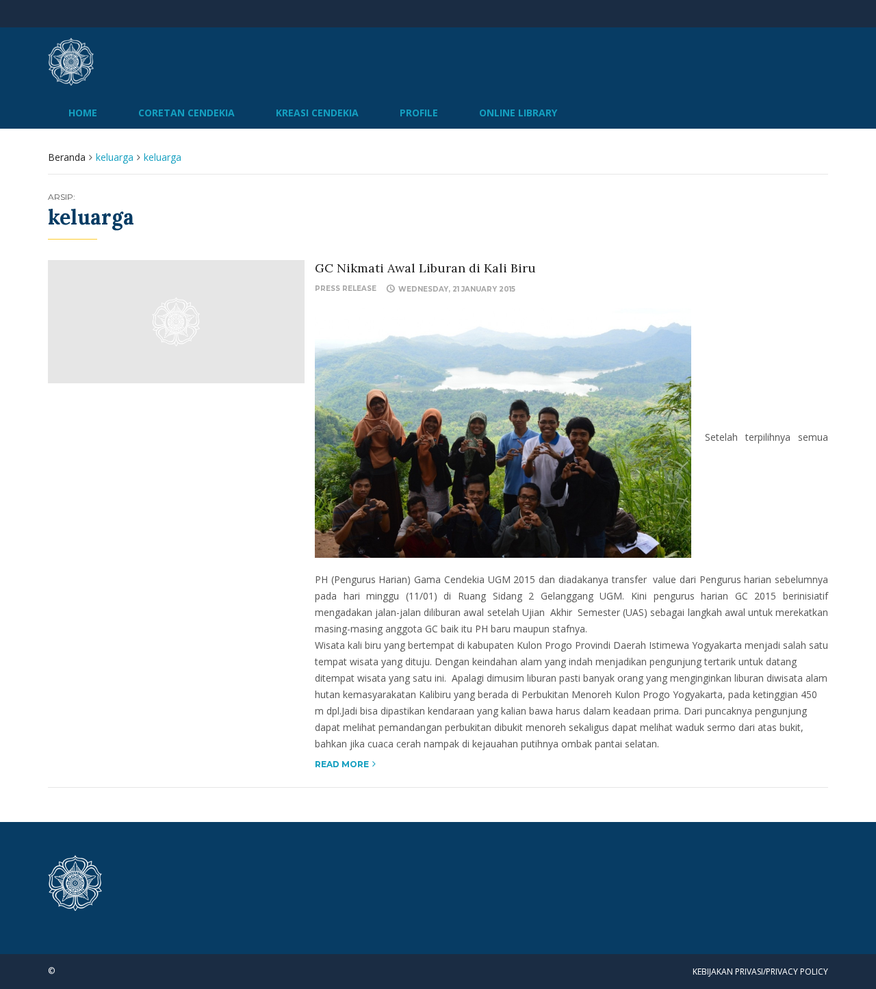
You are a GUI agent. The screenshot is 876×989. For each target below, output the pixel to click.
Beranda (67, 157)
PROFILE (419, 112)
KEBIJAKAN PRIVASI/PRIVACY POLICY (760, 971)
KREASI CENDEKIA (317, 112)
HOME (82, 112)
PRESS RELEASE (345, 288)
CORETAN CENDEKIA (186, 112)
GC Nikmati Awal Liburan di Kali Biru (425, 268)
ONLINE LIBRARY (518, 112)
